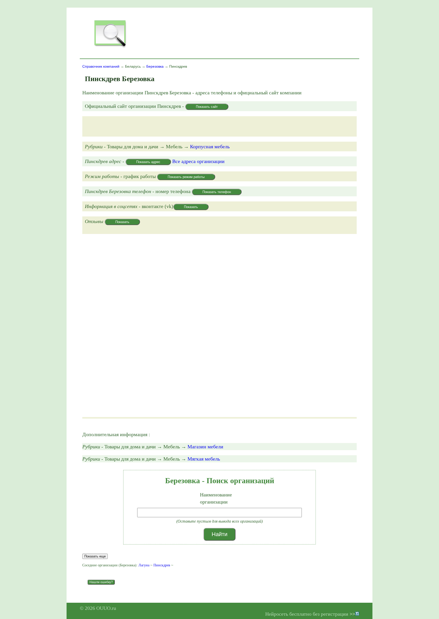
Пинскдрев (161, 565)
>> (352, 614)
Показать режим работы (186, 177)
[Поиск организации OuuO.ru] (110, 47)
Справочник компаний (100, 66)
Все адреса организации (198, 161)
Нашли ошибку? (101, 582)
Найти (219, 534)
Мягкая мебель (203, 459)
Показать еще (95, 556)
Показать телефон (216, 192)
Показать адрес (148, 162)
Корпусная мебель (210, 146)
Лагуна (143, 565)
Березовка (155, 66)
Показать (191, 207)
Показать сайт (207, 107)
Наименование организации (216, 498)
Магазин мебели (205, 446)
